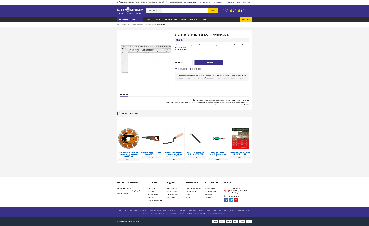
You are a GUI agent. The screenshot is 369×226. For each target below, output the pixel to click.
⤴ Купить (208, 62)
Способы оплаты (153, 194)
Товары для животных (218, 213)
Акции (188, 197)
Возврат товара (172, 191)
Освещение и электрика (205, 210)
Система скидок (191, 191)
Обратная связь (172, 189)
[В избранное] (126, 146)
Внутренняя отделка (154, 210)
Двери (248, 210)
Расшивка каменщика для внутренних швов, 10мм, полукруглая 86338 (173, 154)
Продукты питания (192, 213)
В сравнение (196, 69)
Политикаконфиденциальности (155, 199)
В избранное (182, 69)
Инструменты (122, 210)
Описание (124, 95)
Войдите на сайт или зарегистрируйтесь (189, 45)
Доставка (151, 191)
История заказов (210, 191)
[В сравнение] (131, 146)
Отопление (240, 210)
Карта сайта (171, 197)
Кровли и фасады (229, 210)
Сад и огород (218, 210)
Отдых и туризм (148, 213)
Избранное (208, 194)
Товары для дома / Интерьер (137, 210)
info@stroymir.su (245, 100)
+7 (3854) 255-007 (239, 191)
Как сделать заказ (172, 194)
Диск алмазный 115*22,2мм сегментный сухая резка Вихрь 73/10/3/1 (128, 154)
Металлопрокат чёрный (177, 213)
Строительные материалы (188, 210)
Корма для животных (161, 213)
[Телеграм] (231, 200)
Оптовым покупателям (193, 189)
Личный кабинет (210, 189)
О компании (151, 189)
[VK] (226, 200)
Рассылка (208, 197)
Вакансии (189, 194)
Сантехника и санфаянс (170, 210)
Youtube (236, 200)
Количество (179, 62)
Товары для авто (205, 213)
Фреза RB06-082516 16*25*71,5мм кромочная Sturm (218, 154)
